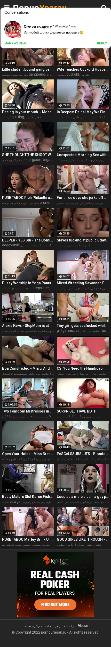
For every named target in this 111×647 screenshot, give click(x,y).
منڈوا (79, 544)
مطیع (61, 544)
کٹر (25, 160)
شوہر (85, 74)
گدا (102, 117)
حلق (32, 373)
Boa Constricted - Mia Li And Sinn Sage (28, 368)
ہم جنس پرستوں (93, 501)
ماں (5, 501)
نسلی (6, 74)
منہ (5, 117)
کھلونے (8, 544)
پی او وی (94, 416)
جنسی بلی (23, 544)
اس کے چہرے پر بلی (75, 288)
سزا (60, 245)
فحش (38, 117)
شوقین (15, 160)
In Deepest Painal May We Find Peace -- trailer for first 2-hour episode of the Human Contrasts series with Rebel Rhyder (83, 112)
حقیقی (96, 288)
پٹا (17, 416)
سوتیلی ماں (27, 330)
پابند (38, 245)
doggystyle (11, 245)
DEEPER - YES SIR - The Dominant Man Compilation (28, 240)
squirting (17, 117)
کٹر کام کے (11, 202)
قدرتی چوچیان (78, 202)
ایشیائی (44, 373)
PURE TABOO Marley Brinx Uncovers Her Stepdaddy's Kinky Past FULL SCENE (28, 539)
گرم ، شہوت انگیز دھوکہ (77, 160)
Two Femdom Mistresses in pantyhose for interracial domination (28, 411)
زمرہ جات (53, 626)
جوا (82, 416)
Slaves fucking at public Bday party (83, 240)
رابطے (69, 626)
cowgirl (15, 501)
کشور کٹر (93, 544)
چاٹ (11, 288)
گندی (75, 501)
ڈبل (60, 459)
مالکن (7, 416)
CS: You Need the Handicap (79, 368)
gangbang (37, 74)
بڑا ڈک (72, 416)
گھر (70, 544)
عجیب (69, 245)
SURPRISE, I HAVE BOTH (77, 411)
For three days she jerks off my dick (83, 198)
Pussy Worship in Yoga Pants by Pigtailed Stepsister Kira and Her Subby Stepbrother (28, 283)
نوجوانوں (30, 202)
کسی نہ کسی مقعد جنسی (83, 459)
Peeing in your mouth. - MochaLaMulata (28, 112)
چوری (27, 501)
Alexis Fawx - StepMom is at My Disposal (28, 326)
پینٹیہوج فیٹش (15, 373)
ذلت (105, 459)
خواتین (63, 501)
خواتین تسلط (24, 459)
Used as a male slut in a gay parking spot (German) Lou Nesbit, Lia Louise (83, 497)
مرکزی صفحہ (32, 626)
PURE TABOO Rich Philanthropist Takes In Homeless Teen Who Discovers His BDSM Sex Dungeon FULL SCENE (28, 198)
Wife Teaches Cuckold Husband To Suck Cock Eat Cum (83, 69)
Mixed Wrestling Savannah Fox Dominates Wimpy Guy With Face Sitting (83, 283)
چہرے (47, 544)
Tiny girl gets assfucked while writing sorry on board (83, 326)
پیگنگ (7, 459)
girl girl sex (65, 330)
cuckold (73, 74)
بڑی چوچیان (101, 202)
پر (39, 459)
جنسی (61, 202)
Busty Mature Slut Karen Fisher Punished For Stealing (28, 497)
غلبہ (61, 74)
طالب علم (19, 74)
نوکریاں (9, 330)
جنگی (61, 373)
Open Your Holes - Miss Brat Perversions (28, 454)
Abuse (83, 626)
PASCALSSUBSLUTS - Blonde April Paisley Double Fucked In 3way (83, 454)
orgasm (49, 160)
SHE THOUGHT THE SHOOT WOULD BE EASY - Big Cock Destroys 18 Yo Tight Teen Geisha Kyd (28, 155)
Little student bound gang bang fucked (28, 69)
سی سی (71, 373)
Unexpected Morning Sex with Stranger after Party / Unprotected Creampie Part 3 (83, 155)
